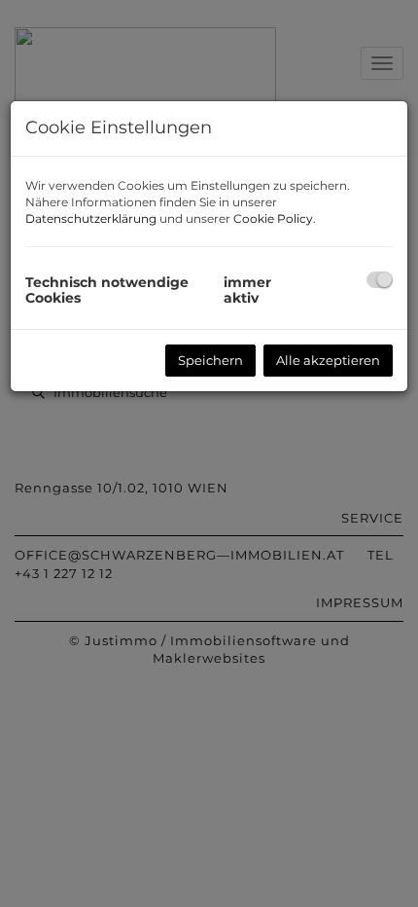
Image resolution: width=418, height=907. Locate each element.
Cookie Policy (273, 218)
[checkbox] (379, 280)
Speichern (210, 360)
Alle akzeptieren (328, 360)
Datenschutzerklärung (91, 218)
